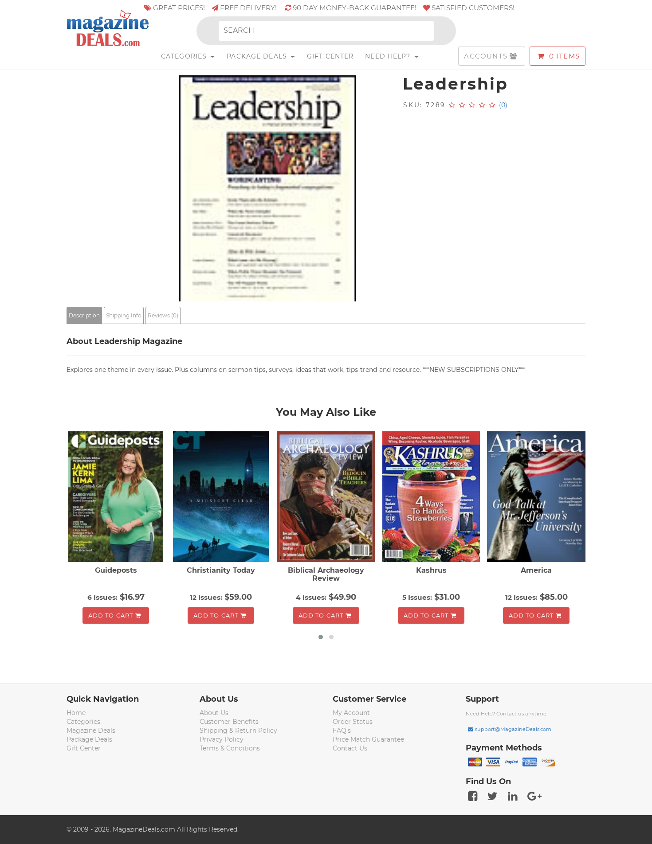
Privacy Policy (222, 739)
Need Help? (388, 56)
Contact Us (350, 748)
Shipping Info (123, 315)
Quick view (116, 498)
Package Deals (258, 56)
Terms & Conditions (230, 748)
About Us (214, 713)
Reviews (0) (163, 315)
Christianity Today (221, 570)
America (536, 570)
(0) (503, 105)
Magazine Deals (91, 731)
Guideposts (116, 570)
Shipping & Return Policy (238, 731)
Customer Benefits (229, 722)
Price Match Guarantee (368, 739)
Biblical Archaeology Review (326, 574)
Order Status (353, 722)
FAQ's (342, 731)
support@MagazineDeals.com (513, 729)
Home (76, 713)
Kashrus (431, 570)
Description (84, 315)
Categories (185, 56)
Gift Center (330, 56)
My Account (351, 713)
